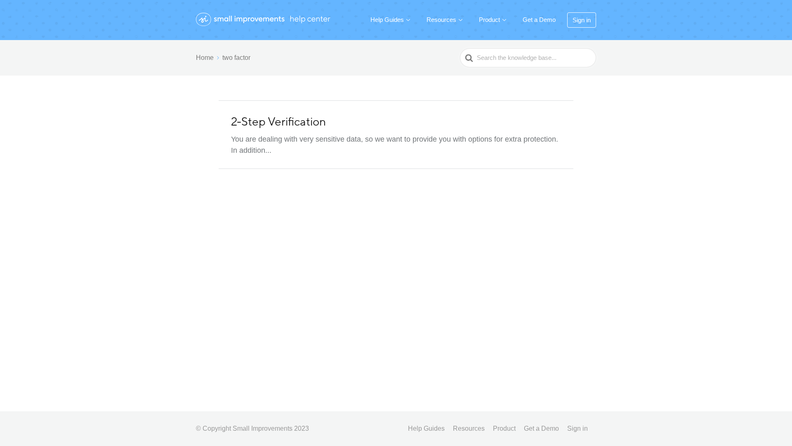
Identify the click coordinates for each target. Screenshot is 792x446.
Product (489, 19)
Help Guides (387, 19)
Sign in (582, 20)
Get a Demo (539, 19)
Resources (441, 19)
